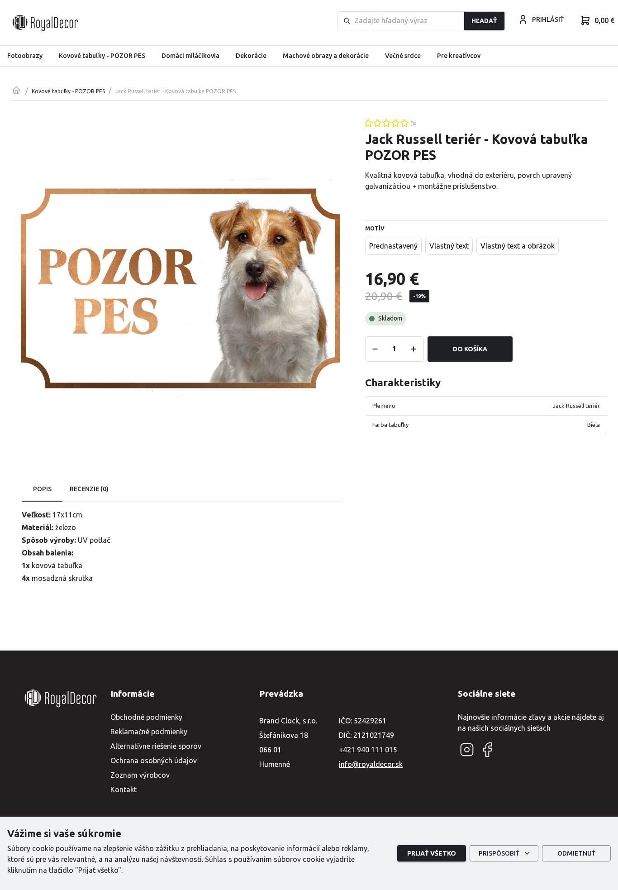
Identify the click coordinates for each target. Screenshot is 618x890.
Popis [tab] (42, 489)
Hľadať (484, 20)
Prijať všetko (431, 853)
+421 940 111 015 (368, 750)
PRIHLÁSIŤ (548, 19)
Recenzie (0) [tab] (89, 489)
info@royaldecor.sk (371, 764)
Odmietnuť (576, 853)
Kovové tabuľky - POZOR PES (68, 91)
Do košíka (470, 349)
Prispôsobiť (499, 853)
